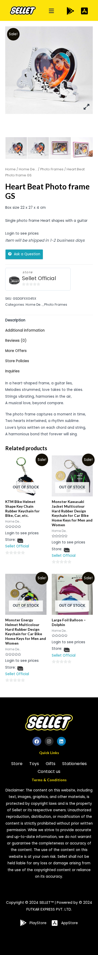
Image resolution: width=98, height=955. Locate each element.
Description (15, 320)
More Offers (16, 350)
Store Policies (17, 360)
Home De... (28, 169)
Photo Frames (52, 169)
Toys (34, 764)
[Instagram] (49, 741)
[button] (51, 11)
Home (10, 169)
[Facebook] (36, 741)
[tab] (49, 320)
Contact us (49, 771)
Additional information (25, 330)
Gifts (50, 764)
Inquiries (12, 371)
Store (16, 764)
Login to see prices (22, 233)
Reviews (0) (16, 340)
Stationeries (74, 764)
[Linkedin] (61, 741)
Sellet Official (39, 278)
